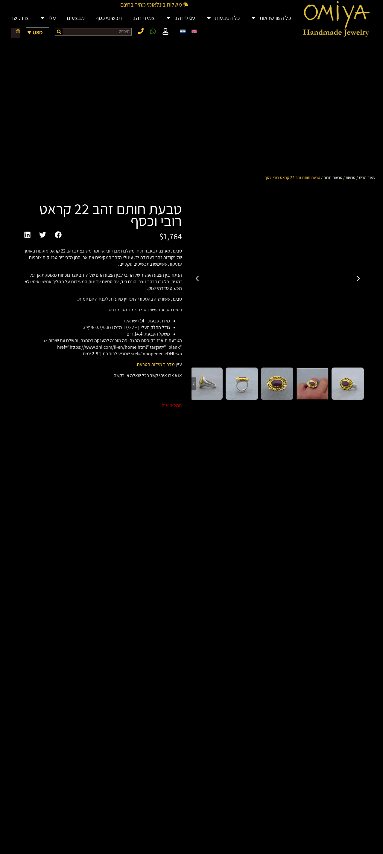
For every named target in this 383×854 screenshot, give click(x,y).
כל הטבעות (227, 18)
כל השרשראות (275, 18)
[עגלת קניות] (15, 31)
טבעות (350, 177)
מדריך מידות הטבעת (156, 364)
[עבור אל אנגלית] (194, 31)
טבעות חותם (332, 177)
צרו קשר (20, 18)
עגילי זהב (184, 18)
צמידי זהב (144, 18)
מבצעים (76, 18)
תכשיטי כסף (108, 18)
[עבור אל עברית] (183, 31)
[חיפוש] (59, 31)
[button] (58, 235)
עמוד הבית (367, 177)
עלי (52, 18)
